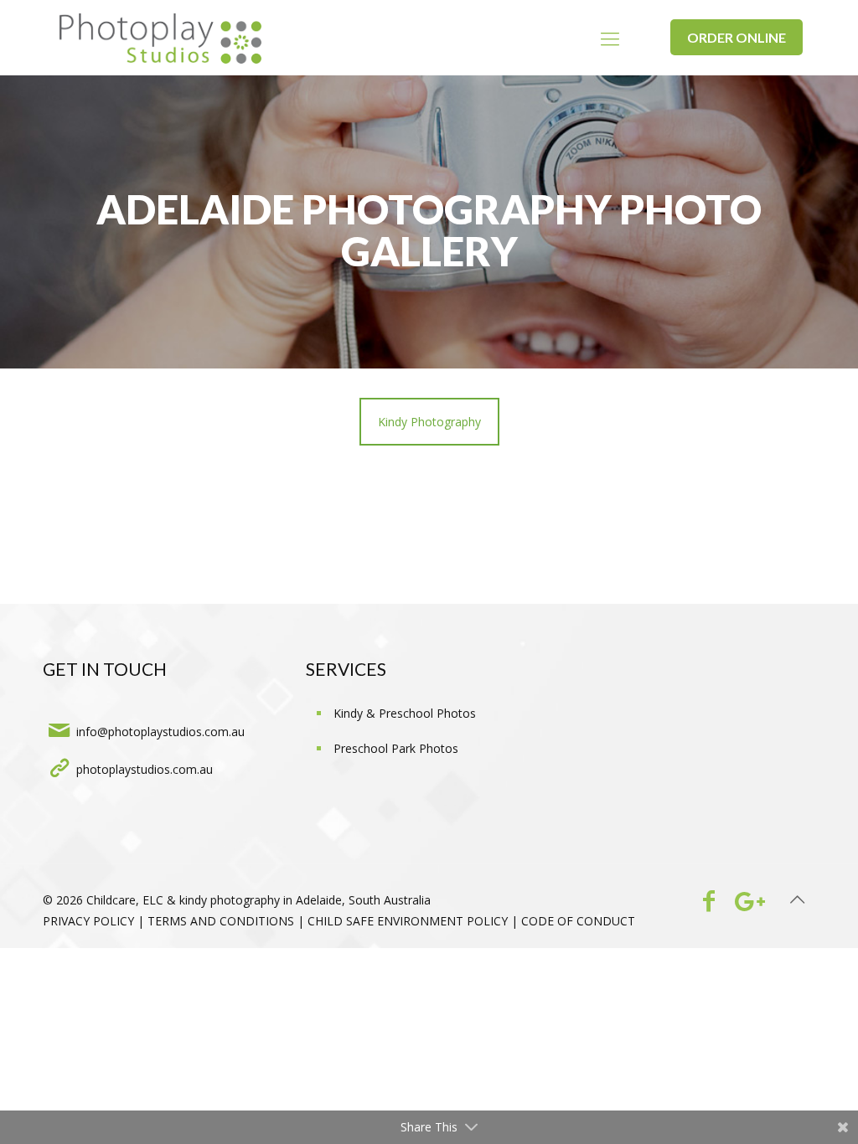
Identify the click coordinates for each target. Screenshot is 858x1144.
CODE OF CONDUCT (578, 921)
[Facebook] (708, 900)
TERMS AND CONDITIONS (220, 921)
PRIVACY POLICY (88, 921)
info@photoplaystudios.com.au (160, 731)
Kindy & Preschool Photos (404, 713)
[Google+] (746, 900)
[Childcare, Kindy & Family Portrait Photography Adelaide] (160, 37)
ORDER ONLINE (736, 37)
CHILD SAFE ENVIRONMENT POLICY (408, 921)
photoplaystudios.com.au (144, 769)
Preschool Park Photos (395, 748)
